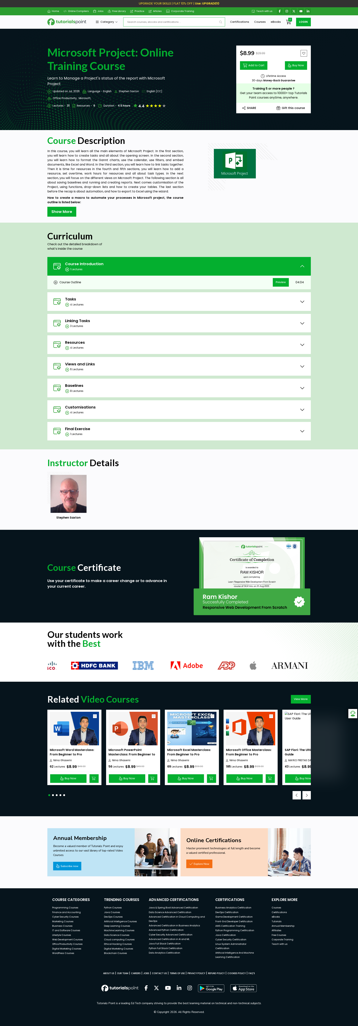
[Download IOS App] (243, 988)
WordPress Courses (63, 953)
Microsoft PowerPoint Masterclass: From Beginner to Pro (132, 754)
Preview (281, 282)
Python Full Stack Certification (165, 948)
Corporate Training (182, 11)
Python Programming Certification (234, 930)
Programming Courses (65, 907)
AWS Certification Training (230, 925)
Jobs (100, 11)
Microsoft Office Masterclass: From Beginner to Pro (248, 752)
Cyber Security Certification (230, 939)
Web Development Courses (67, 939)
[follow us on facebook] (146, 988)
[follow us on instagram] (189, 988)
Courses (260, 22)
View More (301, 699)
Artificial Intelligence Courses (120, 921)
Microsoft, (85, 98)
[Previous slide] (297, 795)
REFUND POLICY (216, 973)
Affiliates (276, 930)
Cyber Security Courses (65, 916)
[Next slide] (306, 795)
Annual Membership (283, 925)
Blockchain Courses (115, 953)
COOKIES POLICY (236, 973)
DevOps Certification (226, 912)
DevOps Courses (113, 916)
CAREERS (136, 973)
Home (55, 11)
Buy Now (298, 65)
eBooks (276, 22)
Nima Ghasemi (62, 760)
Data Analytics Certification (164, 952)
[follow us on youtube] (168, 988)
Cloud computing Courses (119, 939)
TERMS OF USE (177, 973)
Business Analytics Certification (233, 907)
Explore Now (201, 864)
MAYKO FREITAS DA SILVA (303, 760)
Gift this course (293, 108)
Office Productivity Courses (67, 944)
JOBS (146, 973)
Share (251, 108)
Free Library (119, 11)
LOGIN (303, 22)
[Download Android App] (211, 988)
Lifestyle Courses (61, 935)
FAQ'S (252, 973)
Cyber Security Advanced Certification (170, 934)
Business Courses (62, 925)
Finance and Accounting (66, 912)
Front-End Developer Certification (234, 921)
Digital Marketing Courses (66, 948)
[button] (49, 795)
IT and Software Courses (66, 930)
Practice (139, 11)
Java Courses (112, 912)
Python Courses (113, 907)
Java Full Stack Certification (165, 943)
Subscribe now (69, 866)
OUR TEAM (122, 973)
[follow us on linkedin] (179, 988)
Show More (61, 211)
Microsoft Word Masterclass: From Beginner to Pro (72, 752)
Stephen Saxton (129, 91)
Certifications (239, 22)
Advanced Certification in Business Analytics (174, 925)
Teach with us (264, 11)
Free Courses (279, 935)
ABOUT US (108, 973)
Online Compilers (78, 11)
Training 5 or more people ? (273, 88)
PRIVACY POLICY (196, 973)
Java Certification (225, 935)
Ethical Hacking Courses (118, 944)
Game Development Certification (234, 916)
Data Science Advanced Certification (170, 912)
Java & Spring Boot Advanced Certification (173, 907)
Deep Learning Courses (117, 925)
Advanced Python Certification (166, 930)
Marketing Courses (62, 921)
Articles (157, 11)
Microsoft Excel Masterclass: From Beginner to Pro (189, 752)
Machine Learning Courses (119, 930)
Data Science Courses (116, 935)
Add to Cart (256, 65)
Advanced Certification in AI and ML (169, 939)
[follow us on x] (156, 988)
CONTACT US (159, 973)
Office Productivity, (65, 98)
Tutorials (277, 921)
